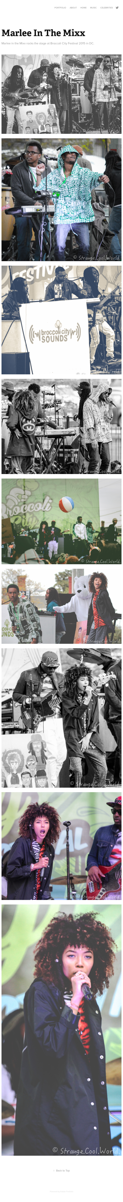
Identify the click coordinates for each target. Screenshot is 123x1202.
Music (93, 7)
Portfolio (60, 7)
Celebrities (106, 7)
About (73, 7)
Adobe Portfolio (66, 1191)
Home (83, 7)
